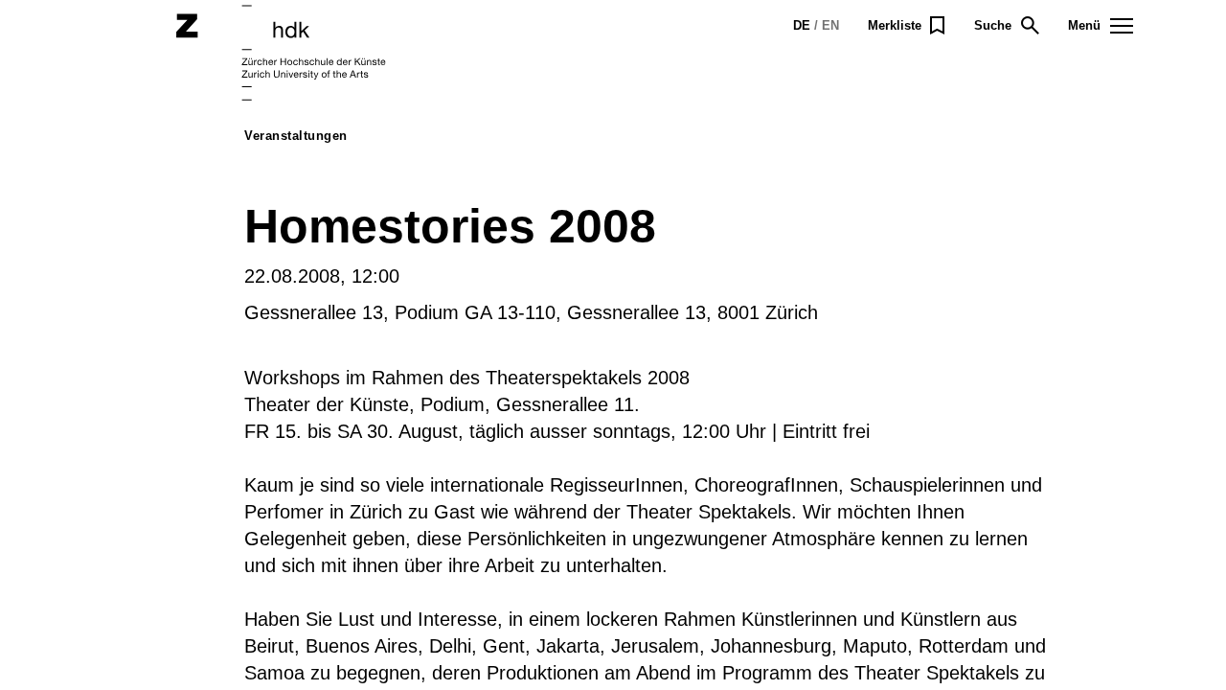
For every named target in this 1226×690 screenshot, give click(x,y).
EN (830, 25)
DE (801, 25)
